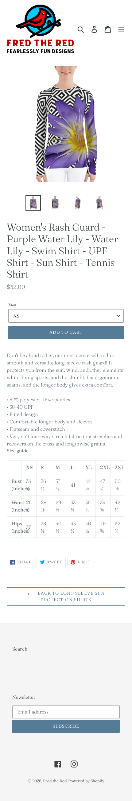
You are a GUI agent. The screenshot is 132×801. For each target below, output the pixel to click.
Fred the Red (55, 780)
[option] (33, 203)
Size (12, 304)
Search (20, 649)
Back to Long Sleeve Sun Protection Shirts (71, 596)
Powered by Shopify (86, 780)
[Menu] (121, 29)
